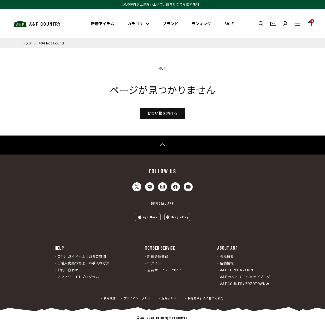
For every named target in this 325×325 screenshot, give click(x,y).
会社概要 (227, 256)
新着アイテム (102, 23)
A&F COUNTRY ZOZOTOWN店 (244, 284)
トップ (27, 43)
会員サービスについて (164, 270)
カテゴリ (135, 23)
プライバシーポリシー (139, 298)
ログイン (154, 263)
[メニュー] (297, 23)
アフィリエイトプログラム (78, 277)
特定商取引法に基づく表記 (206, 298)
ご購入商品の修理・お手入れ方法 (83, 263)
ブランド (170, 23)
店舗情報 (227, 263)
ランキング (201, 23)
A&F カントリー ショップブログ (245, 277)
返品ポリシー (171, 298)
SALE (229, 23)
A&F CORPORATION (236, 270)
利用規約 (110, 298)
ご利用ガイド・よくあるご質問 (81, 256)
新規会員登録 (157, 256)
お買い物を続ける (162, 113)
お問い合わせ (67, 270)
